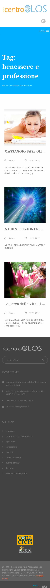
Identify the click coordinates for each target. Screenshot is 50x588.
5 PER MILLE (10, 441)
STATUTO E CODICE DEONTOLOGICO (19, 436)
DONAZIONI (10, 468)
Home (5, 85)
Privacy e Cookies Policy (16, 473)
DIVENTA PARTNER (12, 462)
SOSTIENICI (10, 452)
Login (35, 585)
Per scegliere (11, 447)
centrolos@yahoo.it (20, 406)
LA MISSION (10, 431)
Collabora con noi (13, 457)
